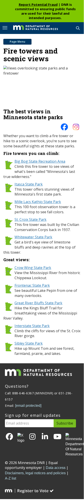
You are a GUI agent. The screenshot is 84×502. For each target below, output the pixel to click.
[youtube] (57, 437)
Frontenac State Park (32, 285)
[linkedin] (44, 437)
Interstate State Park (32, 325)
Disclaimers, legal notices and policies (35, 473)
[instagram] (75, 128)
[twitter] (20, 438)
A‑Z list (10, 478)
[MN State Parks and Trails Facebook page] (64, 128)
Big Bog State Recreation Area (40, 161)
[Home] (32, 27)
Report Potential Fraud (38, 4)
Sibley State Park (29, 343)
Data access (55, 468)
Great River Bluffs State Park (38, 302)
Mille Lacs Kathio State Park (38, 201)
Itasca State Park (29, 184)
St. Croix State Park (30, 219)
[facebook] (9, 437)
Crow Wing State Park (33, 267)
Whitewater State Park (33, 237)
